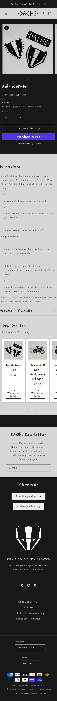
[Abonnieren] (47, 467)
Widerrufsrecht (46, 689)
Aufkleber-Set (13, 367)
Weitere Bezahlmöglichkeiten (28, 144)
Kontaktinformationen (28, 694)
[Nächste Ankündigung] (51, 4)
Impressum (32, 689)
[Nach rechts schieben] (35, 80)
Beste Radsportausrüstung (28, 613)
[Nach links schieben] (22, 80)
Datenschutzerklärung (16, 689)
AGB (15, 694)
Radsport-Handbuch (28, 618)
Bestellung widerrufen (28, 496)
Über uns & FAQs (28, 601)
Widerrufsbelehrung (28, 506)
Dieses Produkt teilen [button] (15, 95)
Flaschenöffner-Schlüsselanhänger (37, 372)
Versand (15, 106)
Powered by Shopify (37, 685)
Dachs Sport (24, 685)
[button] (6, 13)
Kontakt (28, 607)
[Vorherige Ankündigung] (5, 4)
